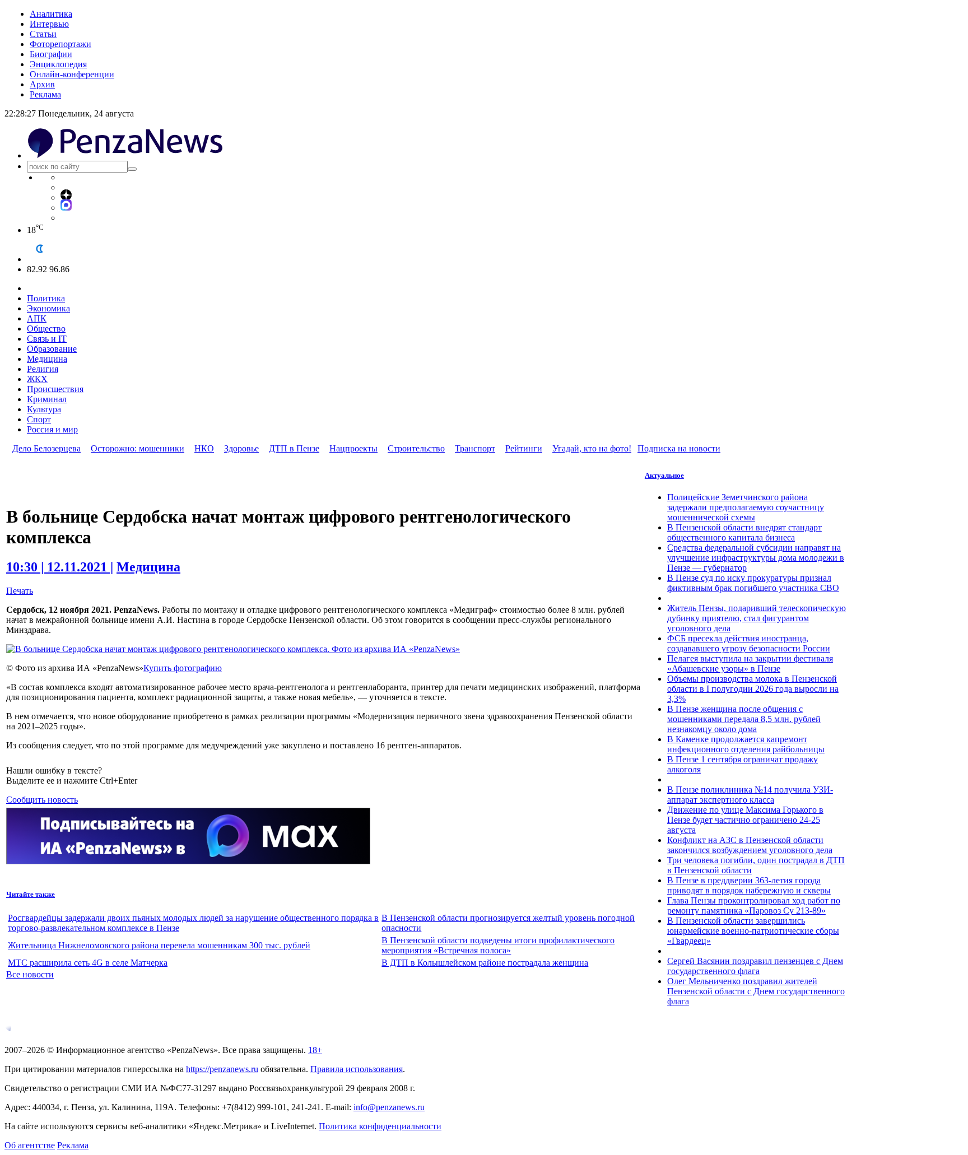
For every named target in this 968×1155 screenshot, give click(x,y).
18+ (315, 1050)
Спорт (39, 419)
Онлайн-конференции (72, 74)
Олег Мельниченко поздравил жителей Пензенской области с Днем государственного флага (756, 991)
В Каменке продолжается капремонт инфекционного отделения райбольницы (746, 744)
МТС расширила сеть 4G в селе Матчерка (87, 962)
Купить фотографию (182, 668)
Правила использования (356, 1069)
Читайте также (30, 894)
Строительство (416, 448)
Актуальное (664, 475)
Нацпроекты (353, 448)
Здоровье (241, 448)
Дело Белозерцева (46, 448)
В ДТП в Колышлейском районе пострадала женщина (484, 962)
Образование (52, 348)
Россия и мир (52, 429)
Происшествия (55, 389)
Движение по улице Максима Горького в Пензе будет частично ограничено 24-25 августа (745, 820)
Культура (44, 409)
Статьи (43, 34)
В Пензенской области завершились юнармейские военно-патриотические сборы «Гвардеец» (753, 931)
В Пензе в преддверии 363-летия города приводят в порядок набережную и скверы (749, 885)
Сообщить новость (42, 799)
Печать (19, 590)
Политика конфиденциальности (380, 1126)
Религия (42, 369)
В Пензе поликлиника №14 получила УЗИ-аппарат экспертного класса (750, 794)
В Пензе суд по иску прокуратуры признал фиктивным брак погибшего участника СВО (753, 583)
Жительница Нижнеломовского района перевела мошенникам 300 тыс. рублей (159, 945)
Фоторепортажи (60, 44)
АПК (36, 318)
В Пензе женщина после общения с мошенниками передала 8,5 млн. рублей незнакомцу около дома (744, 719)
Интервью (49, 24)
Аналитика (51, 13)
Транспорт (475, 448)
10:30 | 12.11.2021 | (59, 567)
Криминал (47, 399)
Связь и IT (47, 338)
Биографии (51, 54)
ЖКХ (37, 379)
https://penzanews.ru (222, 1069)
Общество (46, 328)
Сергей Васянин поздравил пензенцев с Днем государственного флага (755, 966)
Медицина (47, 359)
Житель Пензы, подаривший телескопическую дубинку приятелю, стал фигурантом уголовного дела (756, 618)
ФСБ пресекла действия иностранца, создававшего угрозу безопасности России (748, 643)
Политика (46, 298)
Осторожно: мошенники (137, 448)
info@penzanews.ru (389, 1107)
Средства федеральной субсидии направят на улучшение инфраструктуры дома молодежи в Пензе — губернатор (755, 557)
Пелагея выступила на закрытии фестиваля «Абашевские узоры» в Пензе (750, 663)
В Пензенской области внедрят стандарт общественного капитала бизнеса (744, 532)
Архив (42, 84)
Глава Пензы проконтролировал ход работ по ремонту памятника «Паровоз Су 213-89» (753, 905)
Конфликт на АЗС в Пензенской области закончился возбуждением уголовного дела (749, 845)
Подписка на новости (678, 448)
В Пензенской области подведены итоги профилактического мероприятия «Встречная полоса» (498, 945)
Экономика (48, 308)
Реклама (45, 94)
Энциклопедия (58, 64)
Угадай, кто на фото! (591, 448)
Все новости (30, 974)
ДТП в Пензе (294, 448)
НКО (204, 448)
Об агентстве (29, 1145)
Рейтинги (523, 448)
